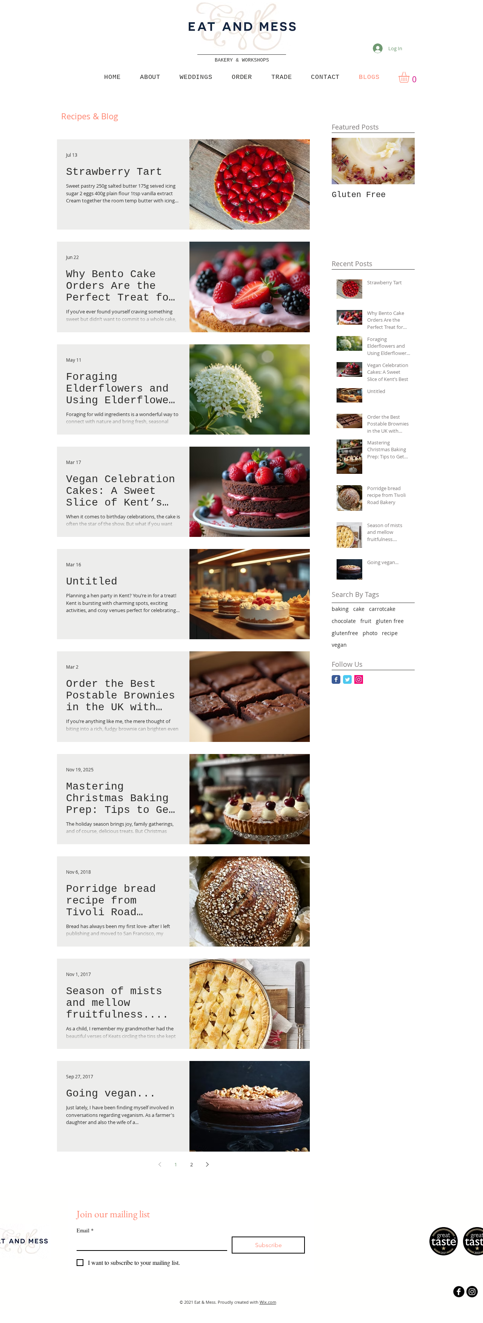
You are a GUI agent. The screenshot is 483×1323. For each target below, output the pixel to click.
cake (359, 608)
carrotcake (382, 608)
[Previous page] (159, 1164)
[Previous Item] (343, 161)
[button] (410, 77)
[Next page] (207, 1164)
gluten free (390, 620)
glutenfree (345, 633)
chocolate (344, 620)
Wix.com (268, 1302)
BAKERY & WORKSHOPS (242, 60)
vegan (339, 644)
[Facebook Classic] (336, 679)
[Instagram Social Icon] (358, 679)
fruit (365, 620)
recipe (390, 633)
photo (370, 633)
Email (85, 1230)
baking (340, 608)
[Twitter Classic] (347, 679)
